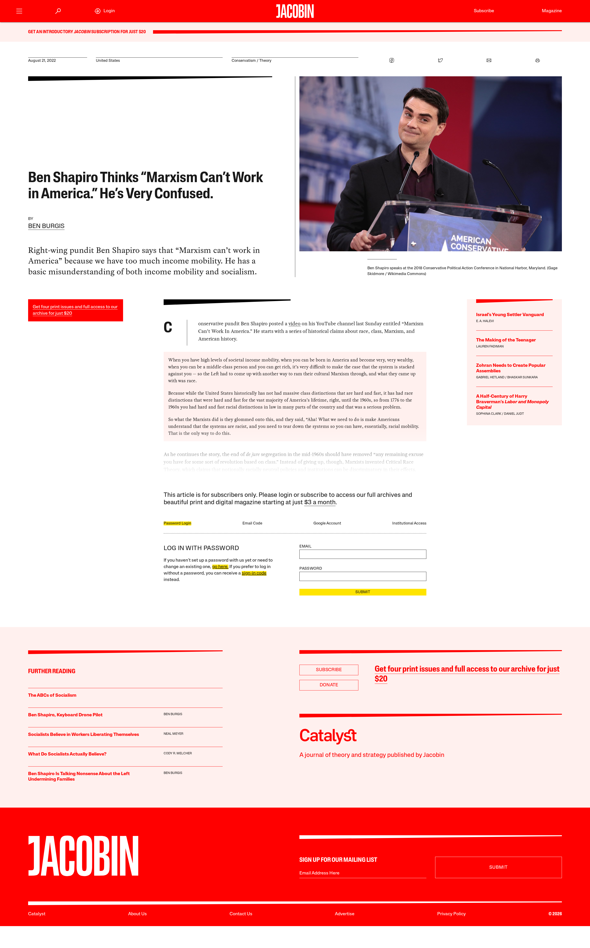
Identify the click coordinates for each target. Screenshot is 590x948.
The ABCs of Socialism (52, 695)
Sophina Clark (488, 414)
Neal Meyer (173, 734)
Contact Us (241, 914)
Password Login (177, 523)
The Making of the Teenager (506, 340)
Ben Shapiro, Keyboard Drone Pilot (65, 715)
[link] (104, 11)
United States (108, 61)
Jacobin (82, 32)
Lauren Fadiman (490, 346)
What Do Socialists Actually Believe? (67, 754)
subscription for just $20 (118, 32)
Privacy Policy (451, 914)
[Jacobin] (295, 11)
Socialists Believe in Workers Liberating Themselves (83, 734)
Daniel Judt (514, 414)
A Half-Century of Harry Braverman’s (512, 402)
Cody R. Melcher (178, 753)
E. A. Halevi (485, 321)
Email (305, 546)
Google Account (327, 523)
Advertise (344, 914)
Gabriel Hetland (490, 377)
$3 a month (320, 503)
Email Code (252, 523)
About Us (137, 914)
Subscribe (484, 11)
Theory (265, 61)
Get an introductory (51, 32)
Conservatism (244, 61)
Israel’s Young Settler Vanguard (510, 315)
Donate (329, 685)
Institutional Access (409, 523)
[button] (19, 10)
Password (310, 569)
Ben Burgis (46, 226)
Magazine (552, 11)
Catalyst (36, 914)
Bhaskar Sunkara (522, 377)
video (295, 323)
